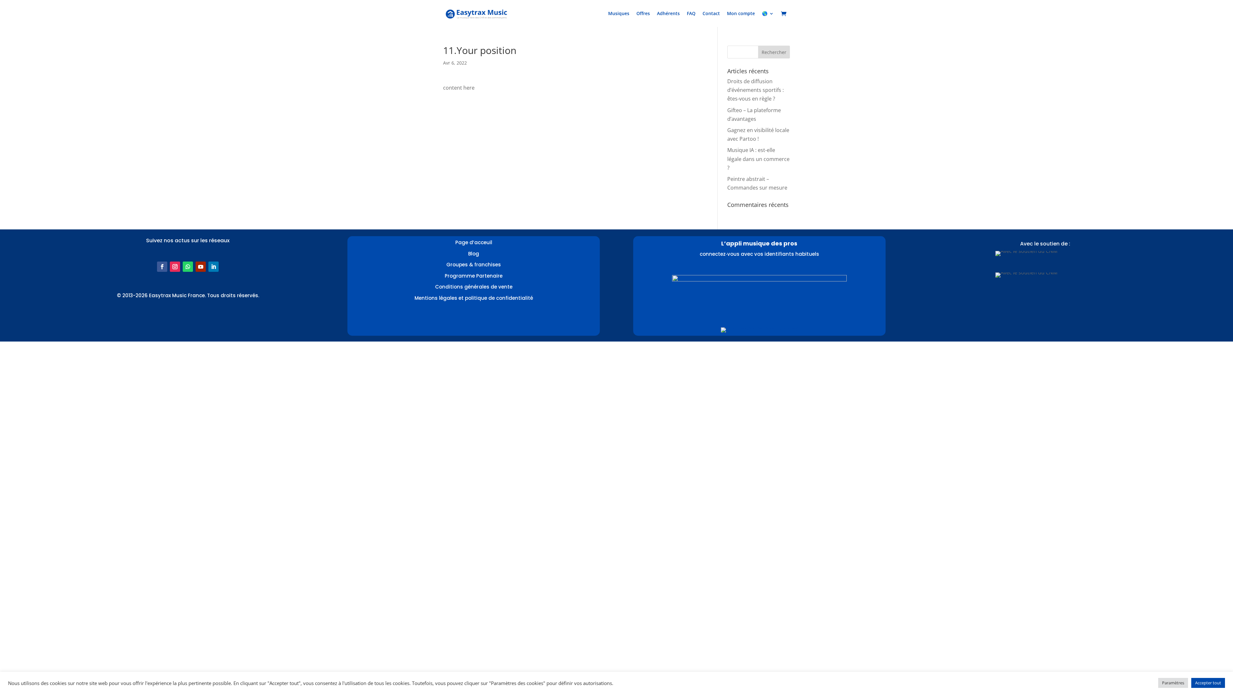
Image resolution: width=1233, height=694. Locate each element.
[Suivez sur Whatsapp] (188, 267)
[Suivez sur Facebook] (162, 267)
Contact (711, 13)
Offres (643, 13)
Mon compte (741, 13)
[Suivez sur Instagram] (175, 267)
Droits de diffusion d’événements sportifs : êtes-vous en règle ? (755, 90)
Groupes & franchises (473, 264)
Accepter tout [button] (1208, 683)
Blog (473, 253)
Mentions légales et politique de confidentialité (474, 298)
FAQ (691, 13)
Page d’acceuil (473, 242)
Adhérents (668, 13)
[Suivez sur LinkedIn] (213, 267)
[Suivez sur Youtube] (201, 267)
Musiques (618, 13)
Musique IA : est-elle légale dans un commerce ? (758, 159)
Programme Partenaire (474, 275)
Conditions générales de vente (473, 286)
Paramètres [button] (1173, 683)
